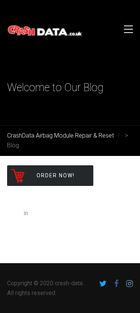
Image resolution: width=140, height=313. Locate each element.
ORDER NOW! (56, 175)
